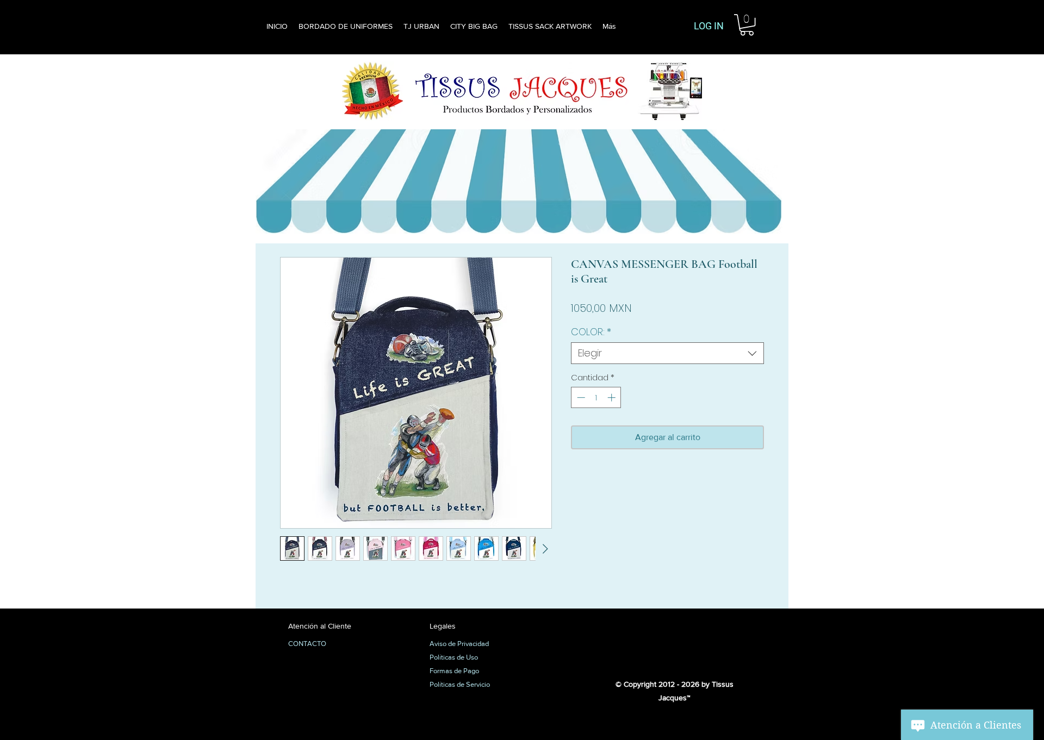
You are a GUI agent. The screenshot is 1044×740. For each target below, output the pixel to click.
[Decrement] (580, 397)
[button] (747, 24)
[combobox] (667, 353)
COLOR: (591, 332)
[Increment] (612, 397)
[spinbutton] (596, 397)
